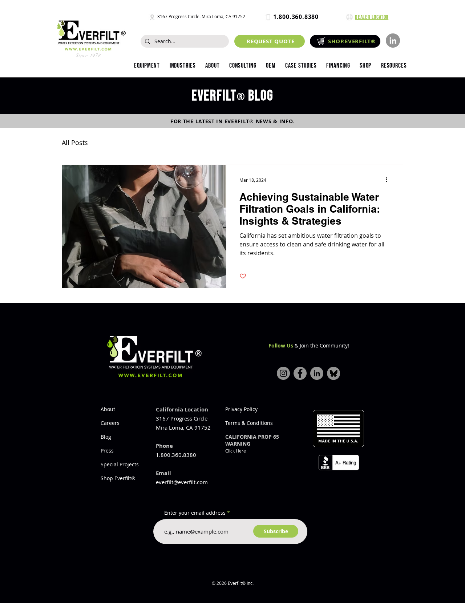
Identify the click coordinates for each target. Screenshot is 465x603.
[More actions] (388, 180)
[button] (182, 65)
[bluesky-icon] (333, 373)
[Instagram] (283, 373)
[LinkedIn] (393, 40)
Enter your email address (195, 512)
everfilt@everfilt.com (182, 482)
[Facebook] (300, 373)
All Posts (75, 142)
